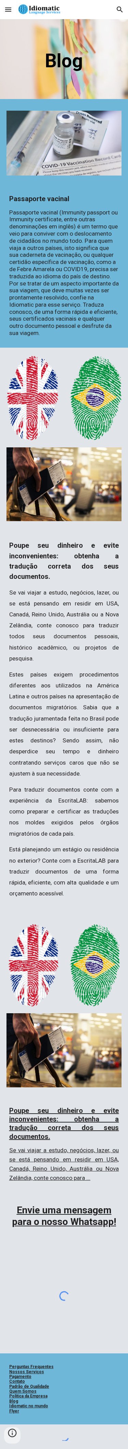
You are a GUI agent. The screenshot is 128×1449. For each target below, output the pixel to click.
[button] (8, 9)
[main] (64, 60)
